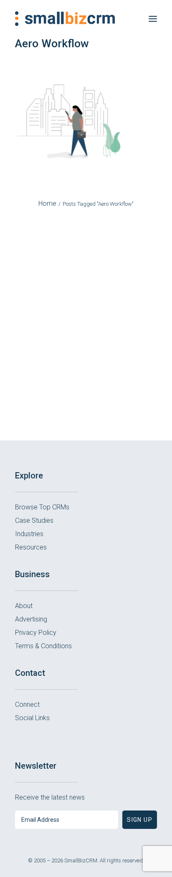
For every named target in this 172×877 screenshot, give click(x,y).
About (24, 606)
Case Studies (34, 520)
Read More (86, 393)
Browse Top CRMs (42, 507)
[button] (153, 18)
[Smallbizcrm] (65, 18)
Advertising (31, 619)
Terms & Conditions (43, 646)
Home (47, 203)
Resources (31, 547)
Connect (27, 704)
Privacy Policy (35, 633)
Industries (29, 534)
